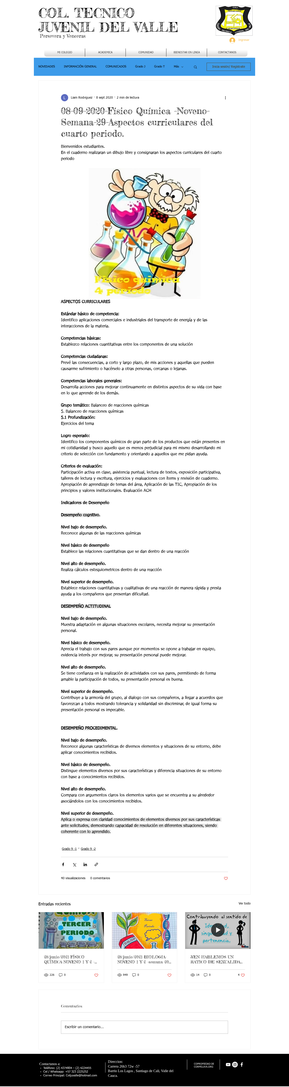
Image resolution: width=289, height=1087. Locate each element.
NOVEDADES (46, 66)
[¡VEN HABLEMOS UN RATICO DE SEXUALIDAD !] (217, 930)
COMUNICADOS (116, 66)
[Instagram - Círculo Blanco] (235, 1064)
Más (176, 66)
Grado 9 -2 (88, 849)
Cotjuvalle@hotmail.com (81, 1075)
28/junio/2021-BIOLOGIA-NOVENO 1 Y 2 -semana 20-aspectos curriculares (143, 959)
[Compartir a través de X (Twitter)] (74, 864)
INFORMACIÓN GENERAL (80, 66)
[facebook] (242, 1064)
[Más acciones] (225, 97)
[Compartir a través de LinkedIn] (85, 864)
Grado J (140, 66)
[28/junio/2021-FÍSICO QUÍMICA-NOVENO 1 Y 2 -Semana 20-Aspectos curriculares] (71, 930)
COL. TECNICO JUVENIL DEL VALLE (108, 20)
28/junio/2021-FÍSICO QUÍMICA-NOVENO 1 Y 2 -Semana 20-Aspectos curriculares (69, 959)
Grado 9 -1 (69, 849)
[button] (105, 53)
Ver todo (245, 903)
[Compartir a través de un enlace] (96, 864)
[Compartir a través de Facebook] (63, 864)
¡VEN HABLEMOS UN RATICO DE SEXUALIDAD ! (217, 959)
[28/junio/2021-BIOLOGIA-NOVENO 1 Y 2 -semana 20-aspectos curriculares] (144, 930)
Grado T (159, 66)
